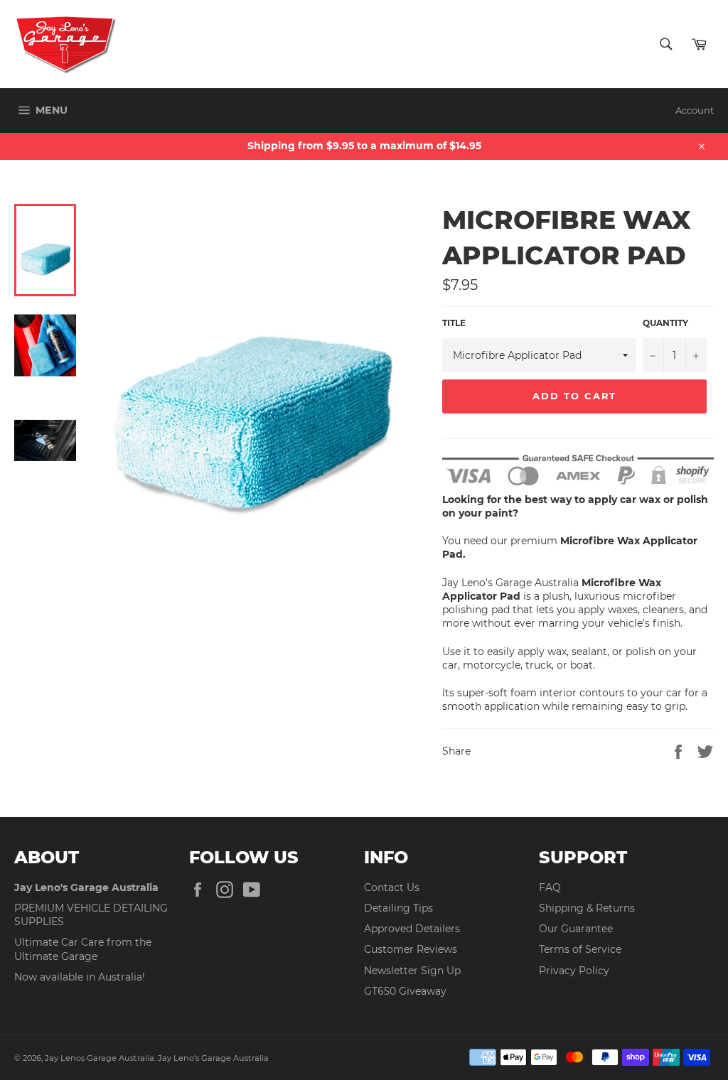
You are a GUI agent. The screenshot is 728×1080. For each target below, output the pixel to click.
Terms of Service (580, 949)
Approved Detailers (412, 928)
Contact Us (391, 887)
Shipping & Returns (587, 908)
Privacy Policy (574, 970)
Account (694, 110)
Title (454, 323)
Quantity (665, 323)
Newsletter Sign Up (412, 970)
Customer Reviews (410, 949)
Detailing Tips (398, 908)
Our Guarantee (576, 928)
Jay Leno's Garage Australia (213, 1058)
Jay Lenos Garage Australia (99, 1058)
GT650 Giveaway (405, 991)
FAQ (550, 887)
